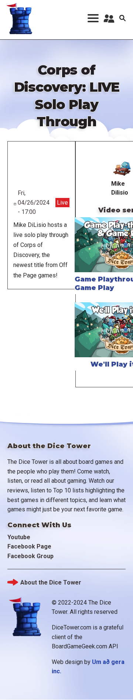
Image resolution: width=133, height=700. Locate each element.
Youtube (18, 537)
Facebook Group (30, 556)
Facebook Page (29, 546)
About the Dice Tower (50, 582)
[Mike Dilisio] (122, 168)
